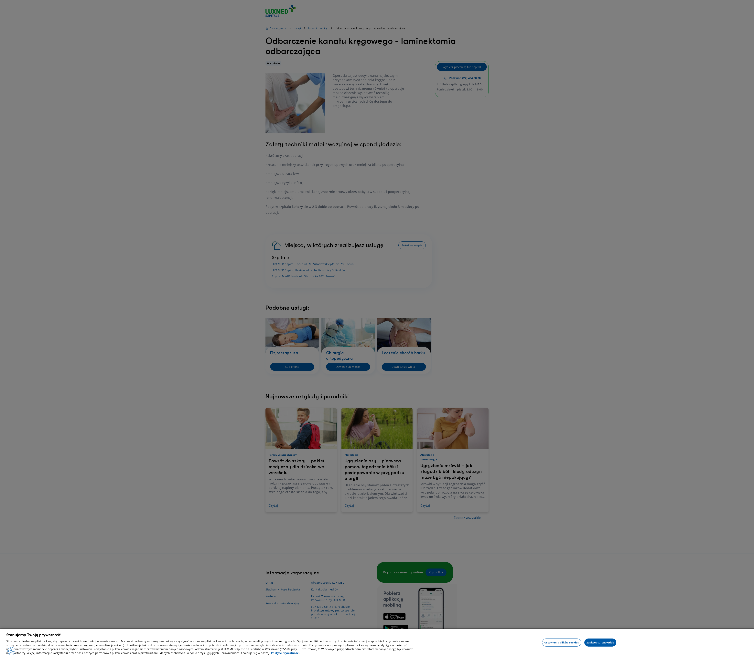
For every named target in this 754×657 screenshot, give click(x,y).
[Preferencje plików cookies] (11, 651)
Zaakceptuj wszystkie (600, 642)
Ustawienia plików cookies (561, 642)
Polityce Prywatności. (285, 653)
